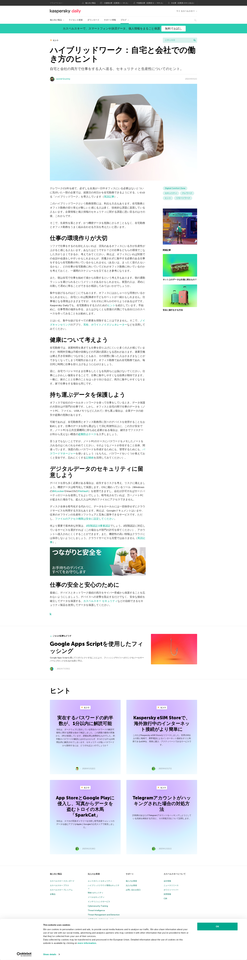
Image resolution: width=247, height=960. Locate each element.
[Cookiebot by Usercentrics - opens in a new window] (24, 954)
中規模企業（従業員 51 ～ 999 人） (150, 3)
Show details (49, 954)
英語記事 (109, 196)
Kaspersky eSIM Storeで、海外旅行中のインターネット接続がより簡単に (161, 723)
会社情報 (167, 881)
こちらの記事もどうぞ (62, 636)
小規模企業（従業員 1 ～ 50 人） (116, 3)
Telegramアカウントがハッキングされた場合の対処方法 (162, 803)
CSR (165, 898)
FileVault (83, 491)
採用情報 (167, 894)
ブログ (123, 20)
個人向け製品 (90, 3)
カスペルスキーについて (175, 874)
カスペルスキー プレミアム (61, 890)
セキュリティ (171, 193)
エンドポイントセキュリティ (100, 881)
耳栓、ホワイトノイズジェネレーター (105, 324)
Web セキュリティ (95, 893)
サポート (130, 874)
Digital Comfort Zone (175, 188)
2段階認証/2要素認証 (98, 525)
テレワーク (187, 193)
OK (217, 926)
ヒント (56, 40)
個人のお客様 (131, 881)
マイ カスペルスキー (185, 11)
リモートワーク (183, 198)
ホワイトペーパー (171, 890)
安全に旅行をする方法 (173, 310)
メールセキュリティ (96, 897)
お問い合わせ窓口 (133, 890)
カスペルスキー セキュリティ (100, 601)
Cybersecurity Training (98, 906)
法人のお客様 (94, 874)
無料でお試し (173, 28)
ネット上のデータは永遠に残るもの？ (180, 279)
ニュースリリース (171, 885)
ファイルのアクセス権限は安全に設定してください (84, 518)
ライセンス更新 (76, 20)
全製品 (52, 894)
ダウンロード (93, 20)
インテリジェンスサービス (99, 902)
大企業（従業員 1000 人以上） (183, 3)
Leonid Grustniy (63, 79)
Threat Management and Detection (104, 915)
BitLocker (58, 491)
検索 (194, 40)
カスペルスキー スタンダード (62, 881)
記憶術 (90, 457)
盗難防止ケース (87, 434)
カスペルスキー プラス (59, 885)
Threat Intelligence (96, 910)
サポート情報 (110, 20)
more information (87, 943)
